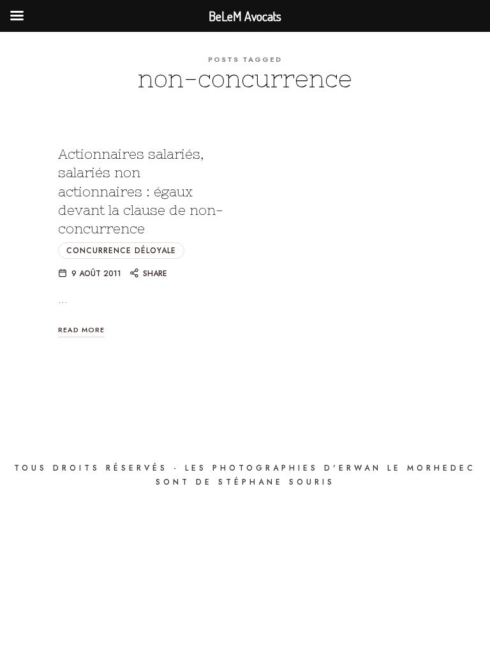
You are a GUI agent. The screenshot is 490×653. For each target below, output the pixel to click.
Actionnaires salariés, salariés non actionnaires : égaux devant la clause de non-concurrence (140, 192)
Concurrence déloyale (121, 250)
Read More (81, 330)
